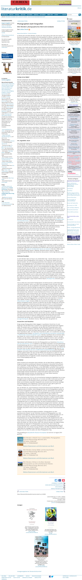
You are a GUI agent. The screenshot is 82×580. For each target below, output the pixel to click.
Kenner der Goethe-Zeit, (72, 203)
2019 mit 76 (4, 144)
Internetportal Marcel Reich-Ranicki (6, 114)
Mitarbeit (43, 14)
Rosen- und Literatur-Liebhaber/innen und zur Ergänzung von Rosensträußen (72, 184)
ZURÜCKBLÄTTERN (22, 21)
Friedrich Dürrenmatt (6, 93)
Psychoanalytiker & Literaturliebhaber (71, 200)
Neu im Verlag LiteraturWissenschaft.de (32, 532)
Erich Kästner (70, 219)
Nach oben (66, 577)
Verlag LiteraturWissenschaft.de (51, 533)
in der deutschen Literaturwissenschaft (7, 203)
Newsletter (38, 577)
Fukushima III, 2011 (27, 343)
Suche (64, 14)
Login (56, 14)
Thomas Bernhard (6, 97)
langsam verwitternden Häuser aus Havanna (39, 249)
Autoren (29, 14)
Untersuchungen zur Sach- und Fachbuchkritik (73, 224)
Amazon (74, 73)
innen (77, 212)
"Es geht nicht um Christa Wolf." (7, 147)
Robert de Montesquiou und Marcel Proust (7, 158)
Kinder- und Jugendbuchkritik (73, 227)
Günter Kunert (5, 83)
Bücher (23, 14)
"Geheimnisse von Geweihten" (73, 125)
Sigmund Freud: (8, 193)
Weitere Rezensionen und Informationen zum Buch (38, 446)
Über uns (50, 14)
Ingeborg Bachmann (6, 110)
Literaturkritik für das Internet (73, 222)
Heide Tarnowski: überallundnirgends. (6, 135)
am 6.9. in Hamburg (75, 138)
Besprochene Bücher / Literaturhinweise (26, 33)
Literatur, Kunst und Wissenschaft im (7, 187)
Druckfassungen (36, 576)
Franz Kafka (4, 182)
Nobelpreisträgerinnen (74, 148)
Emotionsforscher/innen (72, 209)
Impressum (66, 576)
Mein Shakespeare (6, 89)
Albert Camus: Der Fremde (74, 120)
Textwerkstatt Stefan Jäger (74, 151)
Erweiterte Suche (6, 577)
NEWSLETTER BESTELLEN (57, 488)
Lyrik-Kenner (70, 188)
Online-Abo (4, 47)
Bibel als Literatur (8, 197)
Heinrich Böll (5, 85)
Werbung (4, 579)
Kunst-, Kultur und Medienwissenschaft (34, 16)
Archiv (11, 14)
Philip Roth (11, 83)
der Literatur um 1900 (72, 205)
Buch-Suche (17, 577)
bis (21, 343)
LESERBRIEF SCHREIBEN (57, 483)
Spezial (17, 14)
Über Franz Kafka (74, 144)
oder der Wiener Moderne (73, 207)
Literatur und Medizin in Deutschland (7, 163)
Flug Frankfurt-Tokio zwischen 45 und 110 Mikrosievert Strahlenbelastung (40, 348)
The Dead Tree (50, 278)
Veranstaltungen (27, 577)
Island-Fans (69, 190)
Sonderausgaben (6, 80)
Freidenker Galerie (74, 116)
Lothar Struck (24, 29)
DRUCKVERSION (59, 487)
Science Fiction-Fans (71, 197)
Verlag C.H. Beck (74, 44)
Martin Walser (6, 86)
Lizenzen (53, 502)
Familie (3, 32)
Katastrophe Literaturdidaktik (73, 129)
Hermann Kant (5, 91)
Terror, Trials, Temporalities (6, 170)
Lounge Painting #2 (23, 319)
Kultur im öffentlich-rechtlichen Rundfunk (7, 26)
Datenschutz (73, 576)
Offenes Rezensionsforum (8, 35)
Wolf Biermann (8, 88)
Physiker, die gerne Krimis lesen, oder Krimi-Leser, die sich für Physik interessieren (73, 194)
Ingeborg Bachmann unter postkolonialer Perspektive (73, 230)
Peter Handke (10, 107)
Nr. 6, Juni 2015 (19, 16)
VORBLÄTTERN (61, 21)
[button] (56, 480)
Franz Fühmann (10, 104)
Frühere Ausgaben (10, 16)
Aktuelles (5, 14)
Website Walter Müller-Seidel (73, 244)
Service (36, 14)
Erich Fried (4, 101)
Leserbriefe (20, 576)
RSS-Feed (4, 576)
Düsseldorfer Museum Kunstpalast (37, 432)
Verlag (79, 8)
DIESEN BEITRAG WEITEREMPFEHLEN (54, 485)
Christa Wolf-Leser (71, 212)
